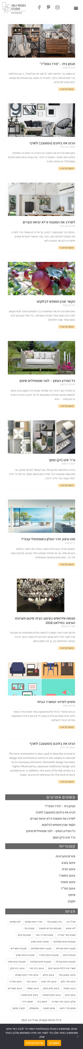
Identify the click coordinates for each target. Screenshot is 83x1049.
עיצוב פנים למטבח (52, 995)
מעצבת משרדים (19, 948)
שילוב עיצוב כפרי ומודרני (63, 1001)
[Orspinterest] (48, 7)
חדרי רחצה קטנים (33, 921)
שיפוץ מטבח (49, 1008)
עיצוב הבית (68, 869)
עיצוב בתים (48, 975)
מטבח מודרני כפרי (44, 935)
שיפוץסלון (34, 1008)
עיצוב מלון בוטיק (51, 988)
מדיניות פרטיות (34, 1043)
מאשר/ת (54, 1043)
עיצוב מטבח (68, 882)
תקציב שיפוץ (18, 1008)
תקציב (71, 901)
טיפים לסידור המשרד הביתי (56, 701)
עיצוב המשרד (67, 875)
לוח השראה (15, 921)
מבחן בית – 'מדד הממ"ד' (59, 806)
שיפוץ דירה (27, 1001)
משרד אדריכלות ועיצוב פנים (62, 968)
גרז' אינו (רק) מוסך (63, 837)
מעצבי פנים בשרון (40, 941)
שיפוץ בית (42, 1001)
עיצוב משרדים (15, 988)
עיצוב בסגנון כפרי (67, 975)
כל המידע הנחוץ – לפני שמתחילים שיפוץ (50, 831)
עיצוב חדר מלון (68, 981)
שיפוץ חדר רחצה (67, 1008)
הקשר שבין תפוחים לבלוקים (58, 825)
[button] (76, 8)
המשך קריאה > (67, 89)
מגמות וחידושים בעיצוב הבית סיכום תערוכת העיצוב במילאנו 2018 (45, 620)
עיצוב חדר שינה (48, 981)
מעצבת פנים (69, 955)
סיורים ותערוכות (65, 856)
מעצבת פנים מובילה (66, 961)
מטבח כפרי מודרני (67, 935)
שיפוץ (71, 895)
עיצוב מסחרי (32, 988)
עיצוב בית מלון (17, 968)
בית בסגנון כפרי (54, 921)
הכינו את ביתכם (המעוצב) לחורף (55, 812)
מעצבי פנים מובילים (66, 948)
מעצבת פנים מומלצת (40, 961)
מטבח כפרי (29, 928)
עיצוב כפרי (31, 981)
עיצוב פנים (70, 995)
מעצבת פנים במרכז (49, 955)
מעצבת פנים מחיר (17, 961)
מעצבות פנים (24, 935)
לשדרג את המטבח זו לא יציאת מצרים (52, 818)
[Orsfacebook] (39, 7)
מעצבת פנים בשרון (25, 955)
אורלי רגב (71, 921)
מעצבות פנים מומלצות (64, 941)
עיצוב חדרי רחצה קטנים (26, 975)
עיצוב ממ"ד (68, 888)
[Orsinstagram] (57, 7)
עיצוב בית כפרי (36, 968)
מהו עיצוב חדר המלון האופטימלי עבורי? (48, 539)
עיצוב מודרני (15, 981)
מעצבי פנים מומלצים (41, 948)
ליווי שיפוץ (71, 928)
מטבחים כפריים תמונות (50, 928)
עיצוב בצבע (68, 863)
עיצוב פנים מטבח (29, 995)
